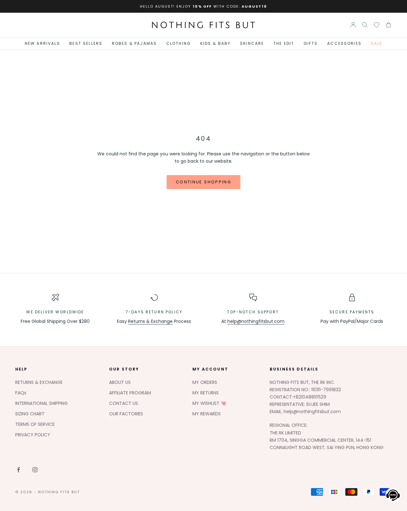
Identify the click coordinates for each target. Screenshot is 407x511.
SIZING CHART (30, 414)
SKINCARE (252, 43)
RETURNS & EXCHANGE (39, 382)
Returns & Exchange (150, 321)
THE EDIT (283, 43)
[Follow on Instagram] (35, 470)
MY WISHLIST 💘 (209, 403)
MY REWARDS (206, 414)
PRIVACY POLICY (32, 435)
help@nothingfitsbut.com (256, 321)
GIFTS (311, 43)
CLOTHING (178, 43)
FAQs (20, 393)
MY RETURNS (205, 393)
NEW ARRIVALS (42, 43)
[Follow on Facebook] (18, 470)
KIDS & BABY (215, 43)
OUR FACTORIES (126, 414)
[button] (391, 495)
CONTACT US (123, 403)
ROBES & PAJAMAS (134, 43)
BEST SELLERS (85, 43)
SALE (377, 43)
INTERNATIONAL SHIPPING (41, 403)
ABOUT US (120, 382)
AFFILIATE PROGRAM (130, 393)
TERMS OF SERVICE (35, 424)
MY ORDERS (204, 382)
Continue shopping (203, 182)
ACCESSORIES (344, 43)
